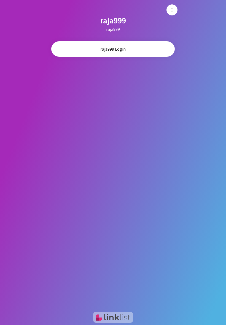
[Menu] (171, 9)
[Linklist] (113, 317)
